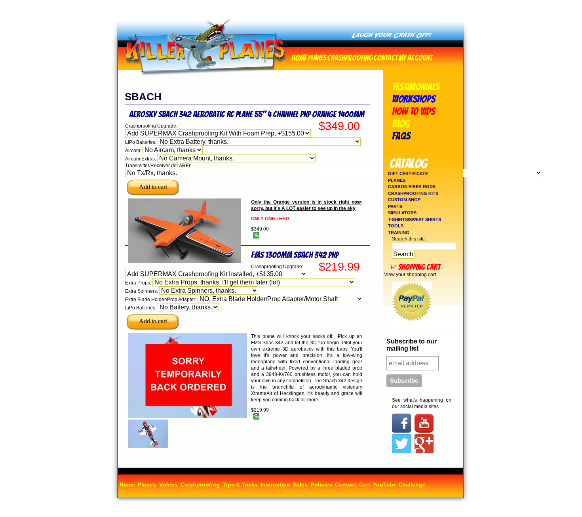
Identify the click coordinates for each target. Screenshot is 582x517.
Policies (321, 484)
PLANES (396, 180)
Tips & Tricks (240, 484)
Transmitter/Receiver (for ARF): (158, 165)
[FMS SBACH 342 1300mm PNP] (148, 446)
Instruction (275, 484)
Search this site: (409, 239)
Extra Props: (138, 283)
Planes (317, 56)
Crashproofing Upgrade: (151, 126)
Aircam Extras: (141, 159)
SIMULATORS (402, 212)
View (389, 274)
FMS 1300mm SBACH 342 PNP (295, 254)
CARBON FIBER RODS (412, 186)
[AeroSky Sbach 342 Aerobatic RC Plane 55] (184, 261)
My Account (415, 56)
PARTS (395, 206)
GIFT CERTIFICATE (408, 173)
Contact (385, 56)
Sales (300, 484)
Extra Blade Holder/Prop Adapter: (161, 299)
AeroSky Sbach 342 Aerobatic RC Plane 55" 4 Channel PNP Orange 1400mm (246, 114)
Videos (168, 484)
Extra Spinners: (142, 291)
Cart (364, 484)
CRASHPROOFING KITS (413, 193)
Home (299, 56)
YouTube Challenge (399, 484)
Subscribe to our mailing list (411, 345)
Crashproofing (350, 56)
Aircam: (134, 150)
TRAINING (398, 232)
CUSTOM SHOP (404, 199)
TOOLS (395, 225)
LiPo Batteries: (141, 142)
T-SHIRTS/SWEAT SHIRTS (414, 219)
